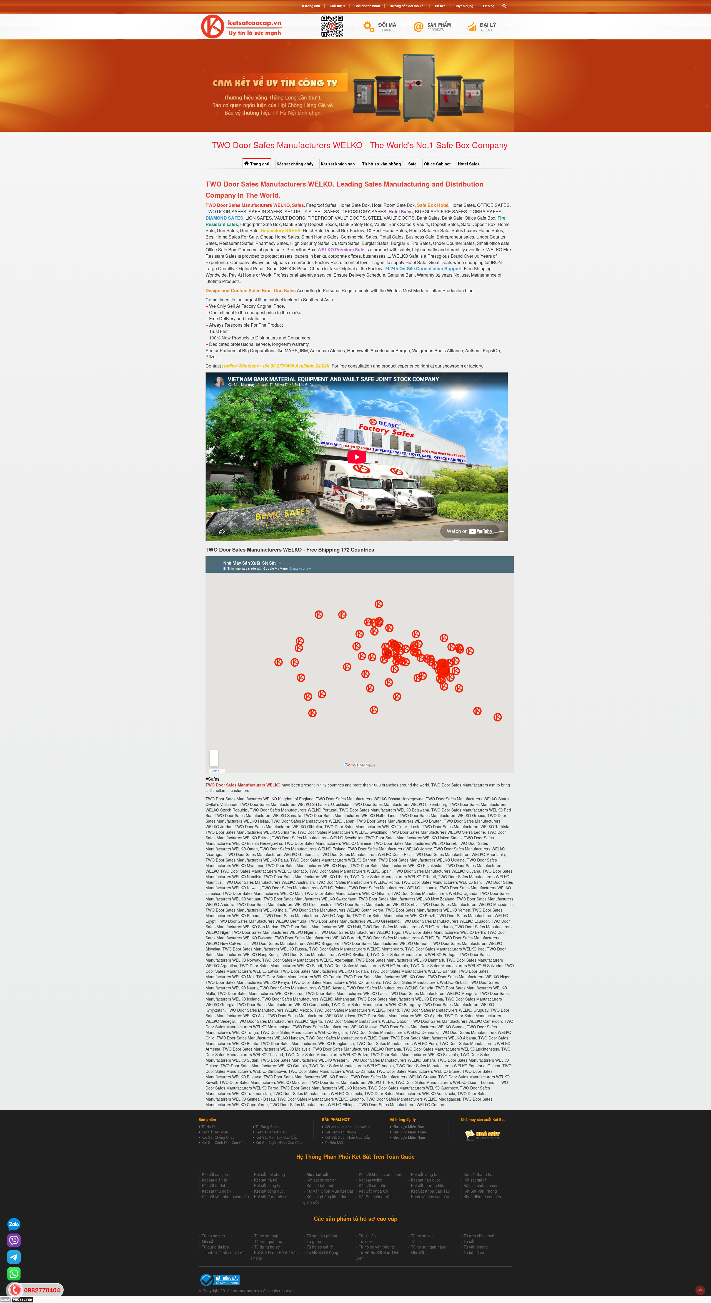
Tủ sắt (469, 1241)
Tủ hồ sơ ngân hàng (428, 1247)
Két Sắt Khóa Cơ (373, 1191)
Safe (412, 164)
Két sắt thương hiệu (428, 1185)
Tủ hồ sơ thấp (266, 1236)
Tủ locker (367, 1241)
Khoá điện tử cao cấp (482, 1196)
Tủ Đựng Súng (267, 1126)
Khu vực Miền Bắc (408, 1126)
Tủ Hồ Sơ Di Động (322, 1252)
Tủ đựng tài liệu (215, 1247)
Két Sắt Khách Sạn (271, 1132)
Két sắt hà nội (266, 1180)
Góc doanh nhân (367, 5)
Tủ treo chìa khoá (479, 1236)
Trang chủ (259, 164)
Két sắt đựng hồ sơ (270, 1196)
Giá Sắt (417, 1252)
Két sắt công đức (269, 1191)
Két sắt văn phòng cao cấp (225, 1196)
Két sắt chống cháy (295, 164)
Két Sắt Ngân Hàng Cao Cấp (279, 1142)
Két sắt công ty (267, 1185)
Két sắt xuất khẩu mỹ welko (347, 1126)
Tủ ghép (314, 1241)
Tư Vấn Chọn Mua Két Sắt (330, 1191)
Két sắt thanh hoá (479, 1174)
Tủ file (416, 1241)
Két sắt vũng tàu (425, 1174)
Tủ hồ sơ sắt (422, 1236)
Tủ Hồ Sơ (208, 1126)
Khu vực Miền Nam (408, 1137)
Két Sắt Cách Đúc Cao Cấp (223, 1142)
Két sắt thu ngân (216, 1191)
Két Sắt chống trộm (376, 1196)
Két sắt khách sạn (338, 164)
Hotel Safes (469, 164)
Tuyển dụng (464, 5)
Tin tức (439, 5)
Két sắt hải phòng (269, 1174)
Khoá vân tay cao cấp (430, 1196)
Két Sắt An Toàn (214, 1132)
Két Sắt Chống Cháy (217, 1137)
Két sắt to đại (213, 1185)
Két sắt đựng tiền (322, 1180)
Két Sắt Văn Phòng (340, 1132)
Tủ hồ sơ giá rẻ (320, 1247)
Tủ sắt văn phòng (322, 1236)
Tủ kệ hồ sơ (474, 1252)
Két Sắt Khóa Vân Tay (430, 1191)
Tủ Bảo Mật (334, 1142)
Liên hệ (488, 5)
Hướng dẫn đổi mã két (407, 5)
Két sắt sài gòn (215, 1174)
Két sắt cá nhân (372, 1185)
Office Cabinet (437, 164)
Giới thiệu (337, 5)
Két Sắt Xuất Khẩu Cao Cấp (347, 1137)
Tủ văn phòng (476, 1247)
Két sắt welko (370, 1180)
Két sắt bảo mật (320, 1185)
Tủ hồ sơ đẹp (213, 1236)
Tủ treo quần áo (268, 1241)
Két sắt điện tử (214, 1180)
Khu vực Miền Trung (409, 1132)
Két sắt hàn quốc (426, 1180)
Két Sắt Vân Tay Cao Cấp (276, 1137)
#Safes (212, 779)
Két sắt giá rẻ (475, 1180)
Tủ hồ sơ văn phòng (381, 164)
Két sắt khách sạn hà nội (380, 1174)
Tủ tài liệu (367, 1236)
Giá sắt (208, 1241)
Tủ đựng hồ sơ (267, 1247)
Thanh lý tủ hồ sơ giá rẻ (223, 1252)
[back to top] (700, 1290)
